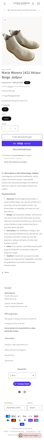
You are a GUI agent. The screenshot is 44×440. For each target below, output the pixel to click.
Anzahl (4, 124)
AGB (39, 431)
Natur (6, 119)
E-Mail (12, 375)
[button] (4, 3)
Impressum (9, 361)
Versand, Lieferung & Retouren (16, 345)
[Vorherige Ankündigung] (4, 10)
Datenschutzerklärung (15, 435)
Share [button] (6, 272)
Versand (10, 86)
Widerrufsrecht (31, 431)
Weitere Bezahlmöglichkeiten (22, 149)
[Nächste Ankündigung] (39, 10)
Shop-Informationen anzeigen (15, 162)
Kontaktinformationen (17, 431)
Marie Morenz (21, 428)
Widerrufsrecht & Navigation (15, 350)
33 (5, 109)
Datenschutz (9, 355)
